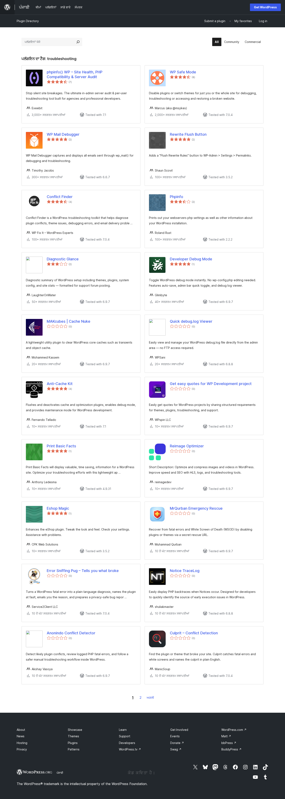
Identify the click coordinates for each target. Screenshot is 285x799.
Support (124, 736)
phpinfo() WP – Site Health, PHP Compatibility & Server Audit (74, 74)
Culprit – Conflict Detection (194, 633)
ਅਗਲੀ (150, 697)
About (21, 729)
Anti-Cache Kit (60, 383)
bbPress (228, 743)
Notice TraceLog (184, 570)
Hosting (22, 743)
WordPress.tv (130, 749)
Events (175, 736)
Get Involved (179, 729)
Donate (177, 743)
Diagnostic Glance (63, 259)
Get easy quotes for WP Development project (211, 383)
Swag (176, 749)
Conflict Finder (60, 196)
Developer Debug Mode (191, 259)
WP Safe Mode (183, 72)
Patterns (73, 749)
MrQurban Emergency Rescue (196, 508)
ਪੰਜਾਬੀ (60, 772)
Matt (226, 736)
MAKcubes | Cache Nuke (68, 321)
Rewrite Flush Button (188, 134)
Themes (73, 736)
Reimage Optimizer (187, 446)
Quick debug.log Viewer (191, 321)
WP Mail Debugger (63, 134)
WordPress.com (234, 729)
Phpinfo (176, 196)
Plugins (73, 743)
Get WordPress (265, 7)
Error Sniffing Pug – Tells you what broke (83, 570)
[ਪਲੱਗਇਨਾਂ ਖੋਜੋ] (78, 42)
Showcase (75, 729)
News (20, 736)
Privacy (22, 749)
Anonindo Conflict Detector (71, 633)
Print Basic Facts (61, 446)
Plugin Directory (28, 21)
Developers (127, 743)
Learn (123, 729)
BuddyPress (231, 749)
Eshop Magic (58, 508)
